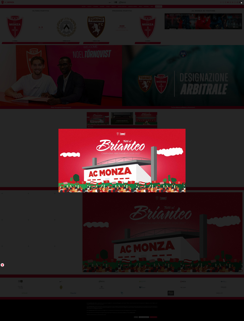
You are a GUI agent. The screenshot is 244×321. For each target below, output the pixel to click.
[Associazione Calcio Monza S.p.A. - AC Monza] (122, 160)
